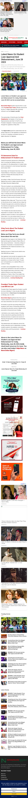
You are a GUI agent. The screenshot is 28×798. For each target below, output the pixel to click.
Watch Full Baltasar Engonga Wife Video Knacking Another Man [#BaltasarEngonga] (16, 648)
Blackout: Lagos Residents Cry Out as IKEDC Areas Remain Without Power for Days (17, 748)
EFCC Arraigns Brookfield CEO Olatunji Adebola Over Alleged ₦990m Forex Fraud (17, 742)
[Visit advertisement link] (14, 45)
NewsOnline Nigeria (6, 71)
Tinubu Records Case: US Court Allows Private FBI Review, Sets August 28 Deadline (17, 665)
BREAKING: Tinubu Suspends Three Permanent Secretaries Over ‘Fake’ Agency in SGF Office (16, 677)
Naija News (20, 348)
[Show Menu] (1, 38)
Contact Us (4, 777)
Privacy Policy (4, 779)
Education (6, 51)
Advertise (3, 775)
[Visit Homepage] (14, 38)
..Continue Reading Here (16, 278)
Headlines (4, 42)
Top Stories (12, 42)
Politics (19, 42)
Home (2, 51)
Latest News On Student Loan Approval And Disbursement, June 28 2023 (13, 630)
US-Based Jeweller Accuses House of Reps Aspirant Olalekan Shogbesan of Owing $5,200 (17, 736)
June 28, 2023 (16, 71)
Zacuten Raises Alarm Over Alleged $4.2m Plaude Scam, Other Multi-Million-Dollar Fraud (16, 642)
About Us (3, 773)
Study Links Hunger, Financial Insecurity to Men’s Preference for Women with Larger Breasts (16, 671)
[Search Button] (26, 38)
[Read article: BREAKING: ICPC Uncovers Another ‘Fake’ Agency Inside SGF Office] (4, 654)
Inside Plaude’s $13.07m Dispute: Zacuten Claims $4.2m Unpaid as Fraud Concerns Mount (17, 659)
